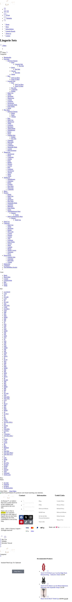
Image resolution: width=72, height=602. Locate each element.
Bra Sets (21, 66)
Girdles (10, 159)
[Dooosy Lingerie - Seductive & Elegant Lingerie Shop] (7, 5)
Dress (9, 133)
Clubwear (7, 223)
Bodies (13, 91)
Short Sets (11, 188)
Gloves (10, 243)
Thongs (13, 71)
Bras (9, 76)
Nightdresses (11, 130)
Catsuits (10, 144)
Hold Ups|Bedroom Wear (15, 216)
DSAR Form (42, 512)
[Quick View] (48, 571)
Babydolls (11, 142)
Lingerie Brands (10, 31)
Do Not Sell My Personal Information (44, 517)
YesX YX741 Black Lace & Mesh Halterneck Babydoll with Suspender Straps (54, 586)
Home (7, 24)
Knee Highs (11, 106)
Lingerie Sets (19, 64)
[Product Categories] (5, 12)
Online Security (61, 516)
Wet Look (10, 232)
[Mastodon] (30, 522)
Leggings (10, 101)
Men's (5, 191)
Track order (42, 521)
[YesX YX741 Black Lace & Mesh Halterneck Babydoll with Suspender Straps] (44, 584)
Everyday (6, 59)
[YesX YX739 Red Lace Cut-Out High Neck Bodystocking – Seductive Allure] (44, 571)
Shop (7, 27)
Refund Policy (60, 508)
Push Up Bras (15, 79)
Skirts (9, 174)
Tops (9, 238)
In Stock (6, 486)
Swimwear (11, 103)
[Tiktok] (26, 522)
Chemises (10, 140)
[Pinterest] (21, 522)
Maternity (10, 206)
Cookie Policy (60, 501)
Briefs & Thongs (12, 61)
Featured (6, 484)
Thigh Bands (11, 128)
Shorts (13, 74)
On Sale (6, 483)
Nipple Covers (12, 250)
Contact (8, 36)
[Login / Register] (5, 9)
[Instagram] (30, 517)
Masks (9, 248)
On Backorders (8, 488)
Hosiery (6, 193)
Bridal (9, 194)
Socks (9, 108)
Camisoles (14, 89)
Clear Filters (12, 491)
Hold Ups (10, 93)
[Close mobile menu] (0, 546)
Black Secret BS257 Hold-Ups (50, 598)
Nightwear (7, 177)
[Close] (7, 52)
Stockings (10, 96)
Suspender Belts (12, 105)
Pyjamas (10, 184)
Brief (12, 62)
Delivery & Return (43, 508)
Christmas (7, 265)
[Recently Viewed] (5, 538)
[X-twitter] (26, 517)
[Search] (5, 21)
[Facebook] (21, 517)
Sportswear (11, 154)
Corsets (10, 100)
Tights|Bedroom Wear (14, 211)
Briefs (13, 67)
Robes (9, 132)
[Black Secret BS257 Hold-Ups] (44, 597)
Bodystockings (12, 150)
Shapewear (11, 98)
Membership (7, 57)
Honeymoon (7, 255)
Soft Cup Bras (15, 78)
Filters (4, 45)
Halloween (7, 264)
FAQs (40, 505)
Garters (10, 237)
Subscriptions (10, 29)
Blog (40, 501)
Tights (9, 94)
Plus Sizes (7, 110)
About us (8, 33)
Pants (12, 115)
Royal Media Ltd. (65, 527)
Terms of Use (60, 520)
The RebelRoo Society (10, 267)
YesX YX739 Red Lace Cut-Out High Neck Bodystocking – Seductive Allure (54, 573)
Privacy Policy (60, 505)
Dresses (10, 164)
